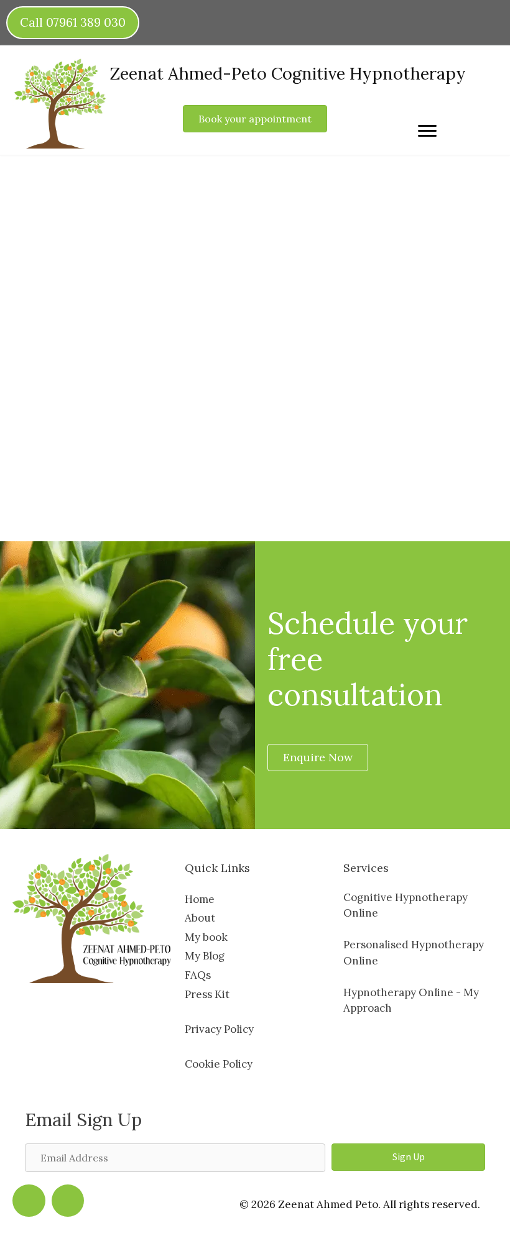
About (200, 918)
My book (206, 937)
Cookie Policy (219, 1064)
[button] (408, 1157)
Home (200, 899)
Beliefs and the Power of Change (135, 249)
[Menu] (427, 131)
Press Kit (207, 994)
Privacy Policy (219, 1029)
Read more (64, 470)
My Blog (205, 956)
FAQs (198, 975)
